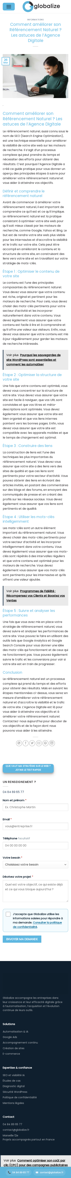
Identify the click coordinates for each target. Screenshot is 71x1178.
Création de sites (13, 1048)
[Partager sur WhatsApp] (19, 743)
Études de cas (12, 1081)
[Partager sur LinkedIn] (52, 743)
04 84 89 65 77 (13, 792)
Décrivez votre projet (18, 877)
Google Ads (10, 1037)
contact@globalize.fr (51, 1172)
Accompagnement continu (20, 1042)
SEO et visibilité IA (14, 1075)
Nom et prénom (14, 800)
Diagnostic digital (14, 1086)
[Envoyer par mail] (39, 743)
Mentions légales (13, 1103)
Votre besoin (12, 857)
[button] (9, 6)
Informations (35, 19)
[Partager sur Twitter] (32, 743)
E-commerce (11, 1054)
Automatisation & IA (15, 1031)
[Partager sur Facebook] (26, 743)
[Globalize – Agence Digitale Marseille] (41, 6)
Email (7, 819)
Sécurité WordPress (15, 1092)
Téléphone (16, 838)
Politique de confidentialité (20, 1097)
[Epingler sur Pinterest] (45, 743)
